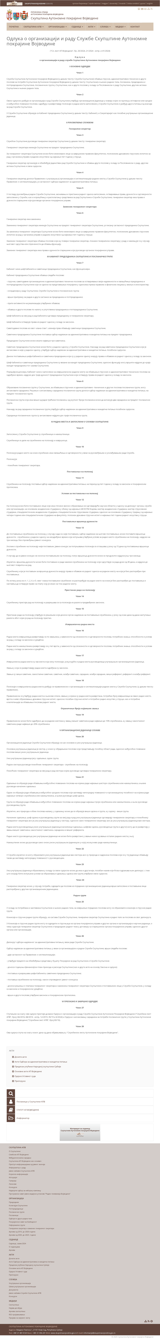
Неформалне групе (17, 1225)
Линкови (12, 1184)
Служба (104, 26)
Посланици (13, 1215)
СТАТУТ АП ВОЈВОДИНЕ (28, 1109)
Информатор (23, 1118)
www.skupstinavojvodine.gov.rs (64, 1333)
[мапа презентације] (148, 8)
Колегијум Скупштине (18, 1205)
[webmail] (142, 8)
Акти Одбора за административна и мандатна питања (41, 1061)
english (150, 3)
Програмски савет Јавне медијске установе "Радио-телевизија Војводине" (39, 1194)
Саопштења (14, 1305)
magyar (105, 3)
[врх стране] (151, 1321)
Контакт (135, 26)
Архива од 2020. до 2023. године (22, 1235)
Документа (13, 1290)
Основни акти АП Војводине (28, 1071)
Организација (56, 26)
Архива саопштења (17, 1311)
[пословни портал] (139, 8)
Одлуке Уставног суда (25, 1076)
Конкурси (13, 1187)
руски (142, 3)
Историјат (13, 1177)
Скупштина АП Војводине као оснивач (25, 1161)
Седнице (77, 26)
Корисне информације (18, 1174)
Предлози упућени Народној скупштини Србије (38, 1066)
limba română (133, 3)
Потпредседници (16, 1209)
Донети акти (21, 1056)
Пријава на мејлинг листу (19, 1318)
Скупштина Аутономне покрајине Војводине (64, 15)
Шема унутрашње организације (22, 1286)
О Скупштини (14, 1151)
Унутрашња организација (20, 1283)
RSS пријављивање (17, 1314)
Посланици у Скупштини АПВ (31, 1101)
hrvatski (122, 3)
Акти (91, 26)
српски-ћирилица (79, 3)
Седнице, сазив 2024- (17, 1243)
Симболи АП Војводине (19, 1154)
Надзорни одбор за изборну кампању (25, 1190)
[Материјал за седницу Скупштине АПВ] (80, 1132)
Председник (14, 1202)
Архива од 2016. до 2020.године (22, 1231)
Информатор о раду (17, 1167)
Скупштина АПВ (33, 26)
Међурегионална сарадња (20, 1158)
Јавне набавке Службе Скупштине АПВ (25, 1293)
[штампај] (145, 8)
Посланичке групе (16, 1212)
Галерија (12, 1180)
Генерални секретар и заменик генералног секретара (31, 1228)
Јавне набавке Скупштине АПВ (22, 1171)
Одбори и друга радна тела (20, 1218)
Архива (12, 1250)
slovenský (114, 3)
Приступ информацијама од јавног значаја (27, 1164)
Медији (119, 26)
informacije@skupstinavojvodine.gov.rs (99, 1333)
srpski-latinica (94, 3)
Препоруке (20, 1081)
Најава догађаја (15, 1308)
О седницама (14, 1247)
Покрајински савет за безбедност (23, 1222)
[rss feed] (152, 8)
